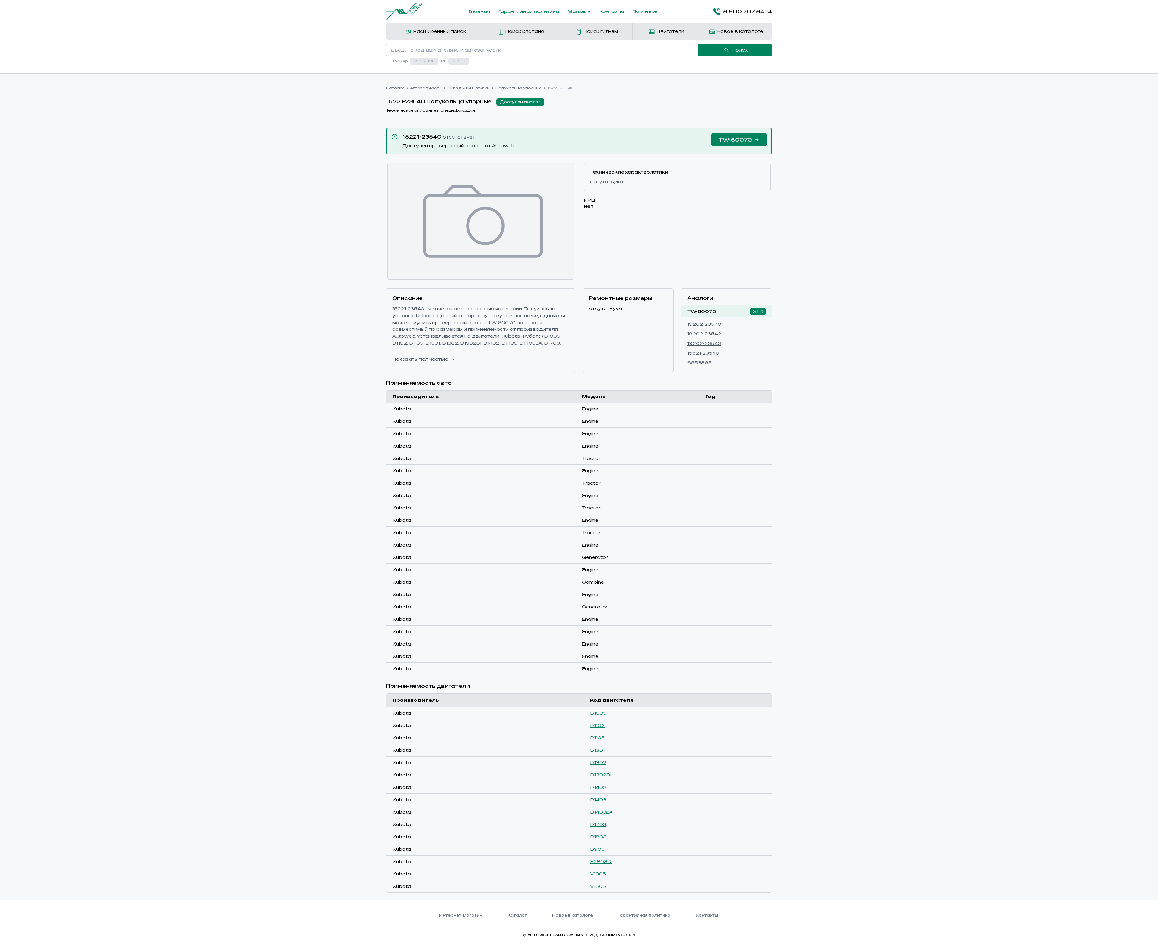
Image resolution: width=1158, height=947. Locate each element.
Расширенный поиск (439, 31)
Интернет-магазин (460, 915)
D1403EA (601, 812)
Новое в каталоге (739, 31)
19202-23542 (704, 333)
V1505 (598, 886)
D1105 (597, 737)
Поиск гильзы (600, 31)
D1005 (598, 713)
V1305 (598, 873)
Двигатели (669, 31)
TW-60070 (701, 311)
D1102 (597, 725)
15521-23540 (703, 353)
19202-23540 (704, 324)
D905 (597, 849)
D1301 (597, 750)
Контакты (611, 11)
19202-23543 (704, 343)
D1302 (598, 762)
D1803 (598, 836)
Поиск (740, 50)
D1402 (598, 787)
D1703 (598, 824)
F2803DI (601, 861)
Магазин (579, 11)
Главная (479, 11)
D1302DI (600, 774)
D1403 (598, 799)
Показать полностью (420, 359)
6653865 (699, 362)
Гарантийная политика (528, 11)
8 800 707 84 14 (747, 11)
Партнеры (645, 11)
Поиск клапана (524, 31)
